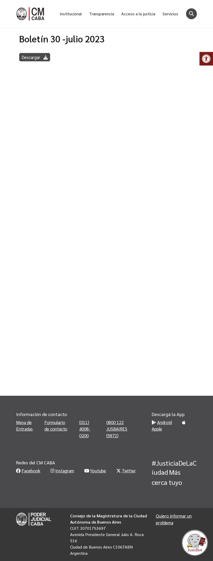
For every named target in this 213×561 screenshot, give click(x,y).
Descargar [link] (31, 57)
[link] (206, 58)
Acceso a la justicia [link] (138, 13)
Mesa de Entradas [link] (24, 425)
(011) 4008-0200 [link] (84, 428)
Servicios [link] (170, 13)
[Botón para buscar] (191, 13)
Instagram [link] (64, 470)
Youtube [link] (98, 470)
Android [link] (164, 422)
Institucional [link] (71, 13)
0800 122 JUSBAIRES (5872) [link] (116, 428)
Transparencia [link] (101, 13)
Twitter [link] (129, 470)
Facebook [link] (31, 470)
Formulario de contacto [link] (55, 425)
